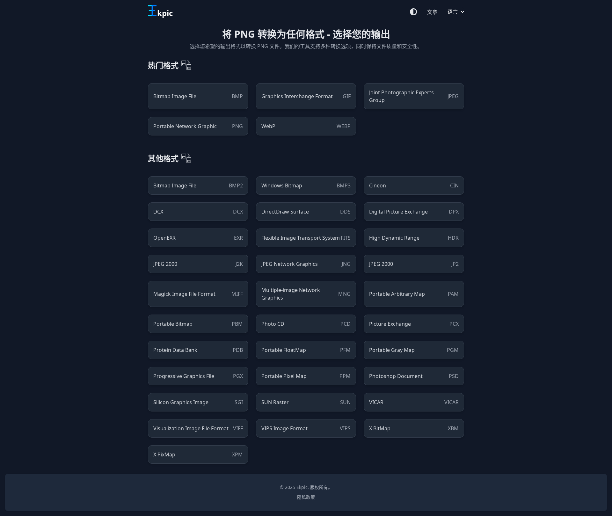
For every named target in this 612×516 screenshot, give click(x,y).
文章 (432, 12)
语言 (453, 11)
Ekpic (302, 487)
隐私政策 (306, 497)
